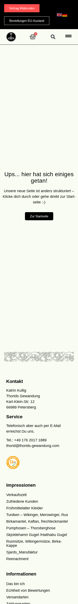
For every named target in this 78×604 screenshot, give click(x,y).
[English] (59, 14)
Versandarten (17, 597)
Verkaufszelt (16, 495)
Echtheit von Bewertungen (28, 590)
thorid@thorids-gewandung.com (32, 446)
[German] (65, 14)
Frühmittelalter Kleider (24, 508)
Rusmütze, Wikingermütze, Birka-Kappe (34, 543)
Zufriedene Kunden (22, 501)
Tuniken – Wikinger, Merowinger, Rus (37, 515)
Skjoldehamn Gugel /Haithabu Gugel (36, 535)
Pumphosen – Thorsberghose (31, 528)
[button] (53, 37)
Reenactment (17, 559)
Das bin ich (15, 584)
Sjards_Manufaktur (22, 552)
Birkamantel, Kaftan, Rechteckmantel (37, 521)
